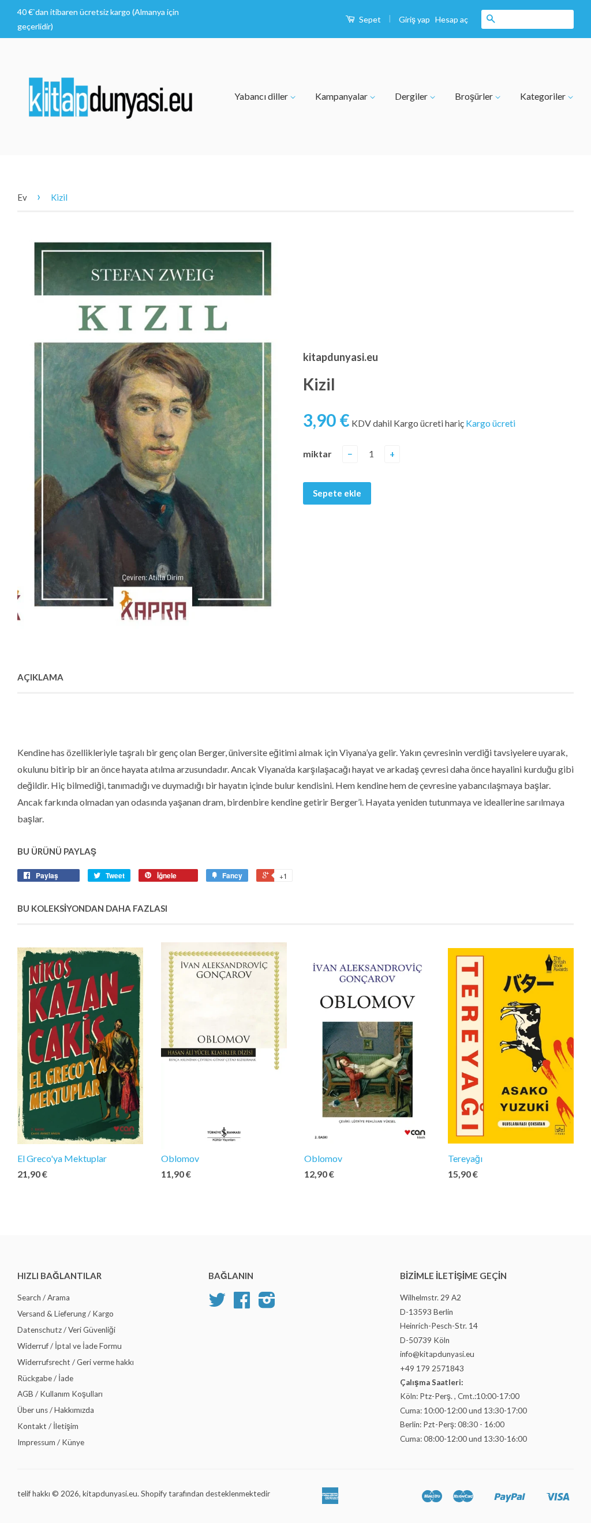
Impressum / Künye (50, 1442)
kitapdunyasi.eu (110, 1493)
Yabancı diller (262, 96)
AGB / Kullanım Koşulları (60, 1393)
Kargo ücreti (490, 423)
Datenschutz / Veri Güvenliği (66, 1329)
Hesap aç (451, 19)
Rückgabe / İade (45, 1378)
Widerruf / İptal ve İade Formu (69, 1346)
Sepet (369, 19)
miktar (317, 453)
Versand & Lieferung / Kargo (65, 1313)
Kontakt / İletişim (47, 1426)
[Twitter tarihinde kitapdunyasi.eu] (217, 1303)
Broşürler (475, 96)
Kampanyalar (342, 96)
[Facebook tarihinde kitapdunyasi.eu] (241, 1303)
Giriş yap (414, 19)
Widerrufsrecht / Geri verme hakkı (75, 1362)
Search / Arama (43, 1297)
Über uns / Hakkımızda (55, 1410)
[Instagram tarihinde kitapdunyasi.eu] (267, 1303)
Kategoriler (543, 96)
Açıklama (40, 677)
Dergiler (412, 96)
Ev (22, 197)
